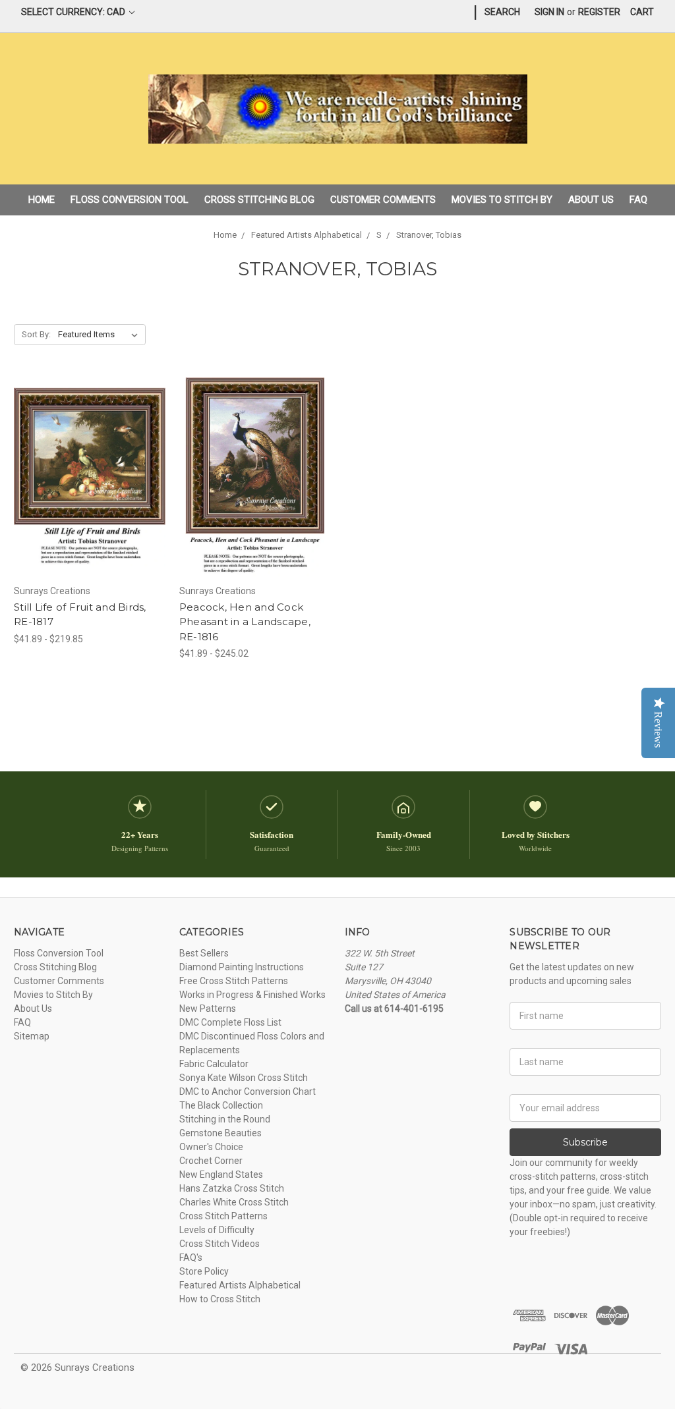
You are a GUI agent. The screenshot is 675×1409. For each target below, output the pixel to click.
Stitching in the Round (224, 1119)
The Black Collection (221, 1105)
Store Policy (204, 1271)
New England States (221, 1174)
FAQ (638, 200)
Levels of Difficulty (216, 1230)
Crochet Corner (211, 1160)
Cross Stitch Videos (219, 1243)
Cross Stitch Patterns (223, 1216)
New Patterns (207, 1008)
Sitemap (31, 1036)
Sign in (549, 12)
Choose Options (90, 500)
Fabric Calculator (214, 1064)
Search (502, 12)
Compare (85, 477)
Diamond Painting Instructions (241, 967)
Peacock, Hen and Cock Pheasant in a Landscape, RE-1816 (244, 622)
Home (41, 200)
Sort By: (36, 334)
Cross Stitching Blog (259, 200)
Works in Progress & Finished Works (252, 994)
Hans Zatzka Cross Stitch (231, 1188)
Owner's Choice (211, 1147)
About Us (591, 200)
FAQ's (190, 1257)
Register (599, 12)
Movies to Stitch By (502, 200)
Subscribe (585, 1142)
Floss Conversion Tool (130, 200)
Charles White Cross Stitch (234, 1202)
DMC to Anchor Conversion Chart (247, 1091)
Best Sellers (204, 953)
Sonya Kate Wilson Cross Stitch (243, 1077)
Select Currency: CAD (74, 12)
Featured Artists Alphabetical (240, 1285)
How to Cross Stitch (219, 1299)
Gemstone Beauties (220, 1133)
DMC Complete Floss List (230, 1022)
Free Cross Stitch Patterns (233, 981)
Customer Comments (383, 200)
